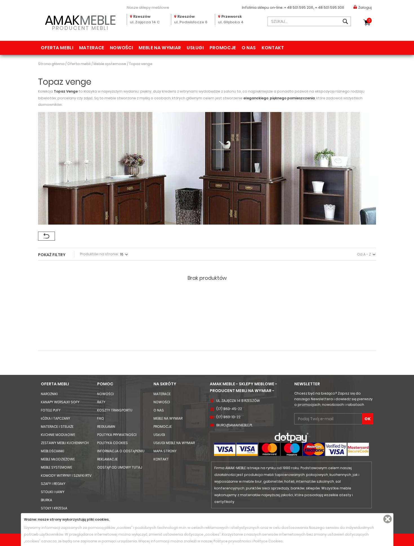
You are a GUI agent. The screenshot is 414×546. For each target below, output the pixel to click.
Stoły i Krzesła (54, 508)
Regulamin (106, 426)
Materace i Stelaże (57, 426)
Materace (91, 47)
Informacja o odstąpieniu (120, 451)
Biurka (46, 500)
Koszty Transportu (114, 410)
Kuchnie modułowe (58, 434)
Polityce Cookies (268, 541)
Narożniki (49, 393)
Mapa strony (165, 451)
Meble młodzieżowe (58, 459)
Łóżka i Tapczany (55, 418)
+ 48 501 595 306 (329, 7)
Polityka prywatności (117, 434)
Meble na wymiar (160, 47)
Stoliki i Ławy (52, 491)
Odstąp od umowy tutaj (119, 467)
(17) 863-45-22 (229, 408)
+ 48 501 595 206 (298, 7)
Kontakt (273, 47)
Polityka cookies (112, 442)
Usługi (195, 47)
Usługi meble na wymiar (174, 442)
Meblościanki (52, 451)
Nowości (121, 47)
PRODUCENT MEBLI (80, 21)
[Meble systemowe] (46, 236)
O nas (249, 47)
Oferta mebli (57, 47)
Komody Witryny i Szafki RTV (66, 475)
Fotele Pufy (51, 410)
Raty (101, 402)
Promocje (223, 47)
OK (367, 419)
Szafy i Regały (53, 483)
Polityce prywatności (232, 541)
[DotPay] (291, 437)
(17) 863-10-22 (228, 417)
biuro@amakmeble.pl (234, 425)
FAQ (100, 418)
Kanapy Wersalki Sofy (60, 402)
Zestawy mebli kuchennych (65, 442)
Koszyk (369, 20)
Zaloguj (365, 7)
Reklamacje (107, 459)
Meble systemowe (56, 467)
